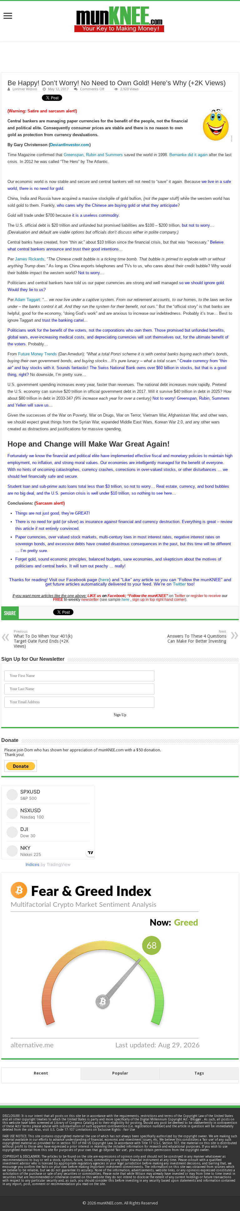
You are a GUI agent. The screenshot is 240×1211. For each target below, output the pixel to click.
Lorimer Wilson (24, 89)
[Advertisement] (120, 57)
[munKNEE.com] (119, 16)
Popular (120, 1073)
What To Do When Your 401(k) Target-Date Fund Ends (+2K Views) (43, 639)
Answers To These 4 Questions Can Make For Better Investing (196, 637)
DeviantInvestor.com (69, 144)
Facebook (116, 596)
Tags (199, 1073)
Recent (41, 1073)
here (104, 579)
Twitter (179, 583)
